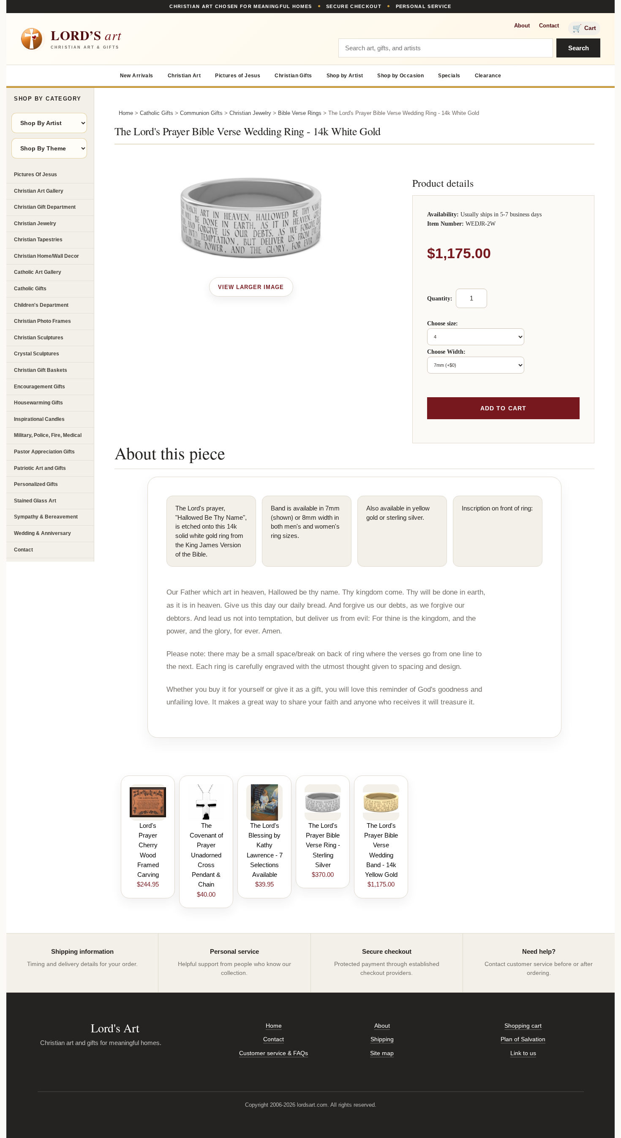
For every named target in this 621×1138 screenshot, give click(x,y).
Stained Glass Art (35, 501)
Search (578, 48)
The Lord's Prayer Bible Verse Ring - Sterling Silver (323, 845)
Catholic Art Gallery (37, 272)
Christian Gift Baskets (40, 370)
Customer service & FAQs (273, 1053)
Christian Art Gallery (38, 191)
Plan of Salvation (523, 1039)
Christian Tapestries (38, 240)
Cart (584, 28)
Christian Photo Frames (42, 321)
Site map (382, 1053)
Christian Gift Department (45, 207)
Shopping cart (523, 1025)
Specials (449, 76)
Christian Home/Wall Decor (46, 256)
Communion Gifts (201, 113)
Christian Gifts (293, 76)
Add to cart (503, 408)
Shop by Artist (345, 76)
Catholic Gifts (30, 289)
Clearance (488, 76)
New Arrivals (136, 76)
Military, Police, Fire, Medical (48, 435)
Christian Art (184, 76)
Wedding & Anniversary (42, 533)
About (522, 25)
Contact (549, 25)
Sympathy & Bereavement (46, 517)
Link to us (523, 1053)
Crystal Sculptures (36, 354)
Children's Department (41, 305)
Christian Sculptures (38, 338)
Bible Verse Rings (299, 113)
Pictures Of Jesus (35, 174)
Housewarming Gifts (38, 403)
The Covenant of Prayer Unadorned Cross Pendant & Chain (206, 855)
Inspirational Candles (39, 419)
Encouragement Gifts (39, 387)
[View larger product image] (251, 287)
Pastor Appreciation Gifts (44, 452)
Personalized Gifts (36, 484)
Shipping (382, 1039)
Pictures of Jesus (237, 76)
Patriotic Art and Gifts (40, 468)
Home (126, 113)
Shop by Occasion (400, 76)
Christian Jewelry (35, 224)
